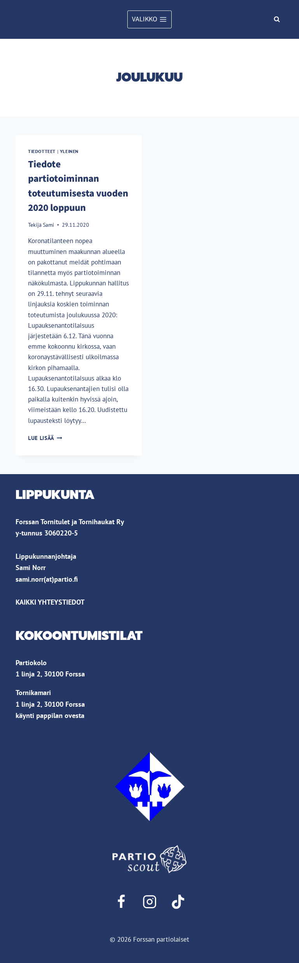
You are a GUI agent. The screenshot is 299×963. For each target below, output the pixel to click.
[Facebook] (121, 902)
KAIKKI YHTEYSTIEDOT (50, 602)
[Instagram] (149, 902)
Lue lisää (45, 438)
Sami (48, 224)
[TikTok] (178, 902)
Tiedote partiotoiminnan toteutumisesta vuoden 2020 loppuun (78, 186)
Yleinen (69, 151)
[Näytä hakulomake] (276, 19)
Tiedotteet (42, 151)
